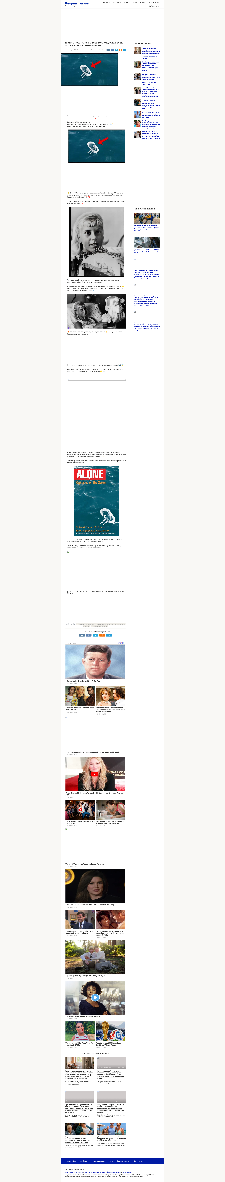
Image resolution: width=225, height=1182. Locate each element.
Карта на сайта (126, 1172)
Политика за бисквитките (92, 1172)
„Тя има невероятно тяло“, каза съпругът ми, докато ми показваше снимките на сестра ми (111, 1139)
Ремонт (142, 2)
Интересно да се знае (130, 2)
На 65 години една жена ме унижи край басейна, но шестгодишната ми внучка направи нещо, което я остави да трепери (151, 124)
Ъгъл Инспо (117, 2)
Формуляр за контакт (114, 1172)
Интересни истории (77, 3)
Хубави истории (154, 6)
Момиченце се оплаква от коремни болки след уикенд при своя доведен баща (147, 251)
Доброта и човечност (100, 626)
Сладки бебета (105, 2)
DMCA (104, 1172)
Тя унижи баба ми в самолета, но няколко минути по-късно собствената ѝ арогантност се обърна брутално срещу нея (78, 1139)
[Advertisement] (112, 23)
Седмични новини (153, 2)
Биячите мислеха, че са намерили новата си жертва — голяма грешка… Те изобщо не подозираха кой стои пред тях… (147, 227)
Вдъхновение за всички (105, 624)
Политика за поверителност (74, 1172)
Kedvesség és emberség (86, 624)
